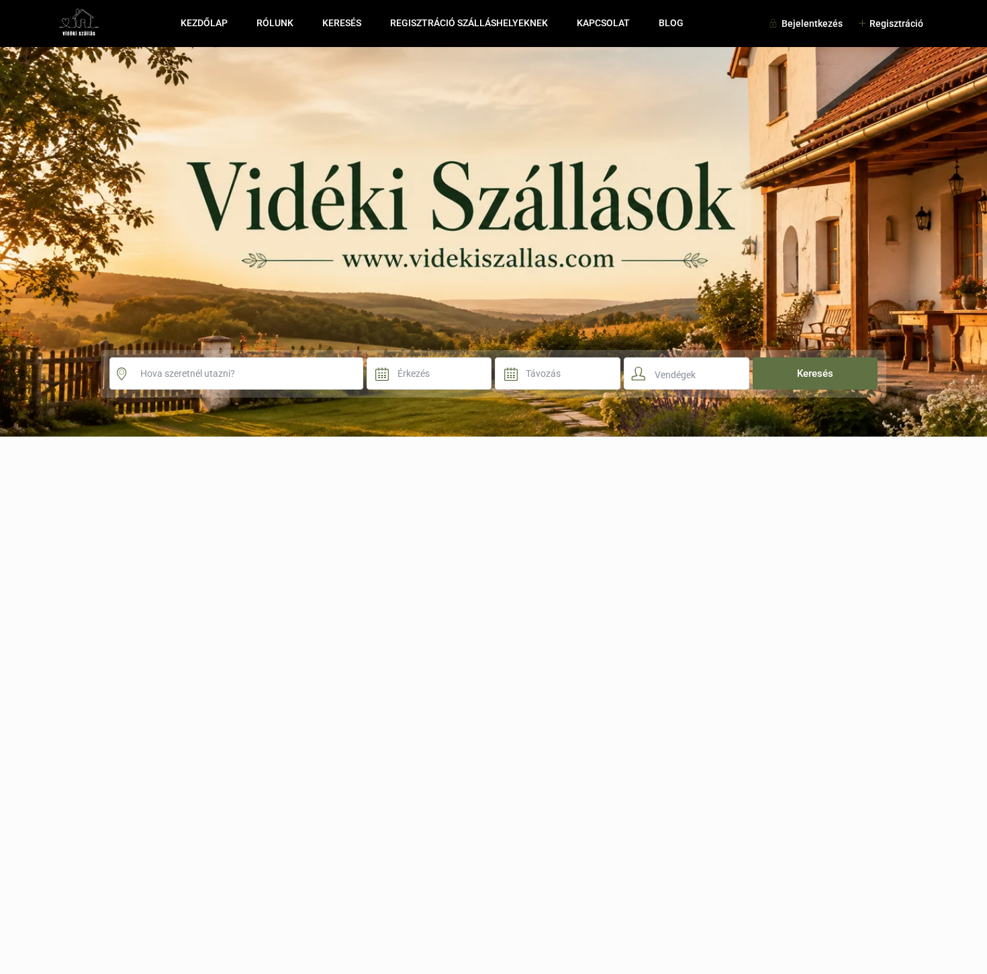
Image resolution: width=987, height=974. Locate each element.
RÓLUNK (274, 22)
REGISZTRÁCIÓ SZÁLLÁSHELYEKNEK (469, 22)
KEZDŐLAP (204, 22)
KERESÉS (341, 22)
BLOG (671, 22)
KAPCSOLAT (603, 22)
